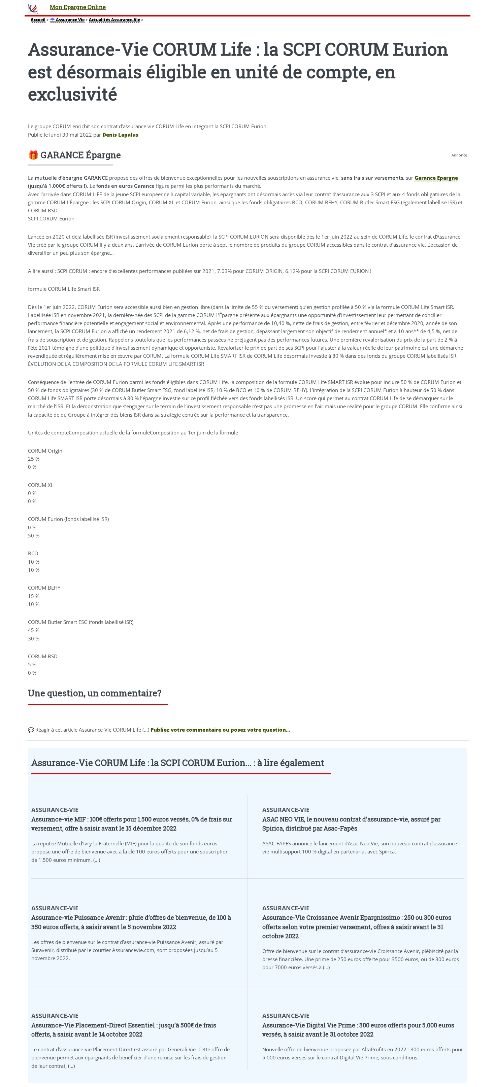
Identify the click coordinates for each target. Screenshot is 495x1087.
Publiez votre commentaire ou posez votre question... (220, 729)
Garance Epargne (436, 177)
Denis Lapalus (120, 134)
